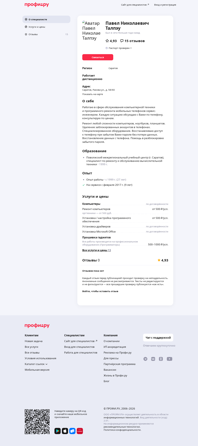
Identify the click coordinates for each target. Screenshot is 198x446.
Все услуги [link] (31, 347)
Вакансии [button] (110, 369)
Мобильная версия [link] (37, 369)
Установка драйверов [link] (96, 226)
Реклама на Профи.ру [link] (117, 352)
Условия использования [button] (40, 358)
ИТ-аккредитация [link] (115, 347)
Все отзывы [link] (32, 352)
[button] (46, 19)
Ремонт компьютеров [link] (96, 209)
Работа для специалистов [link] (80, 352)
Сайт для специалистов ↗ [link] (81, 341)
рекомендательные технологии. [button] (122, 426)
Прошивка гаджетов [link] (96, 237)
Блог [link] (106, 381)
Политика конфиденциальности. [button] (122, 429)
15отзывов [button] (135, 41)
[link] (97, 57)
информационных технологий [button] (121, 417)
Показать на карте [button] (92, 94)
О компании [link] (112, 341)
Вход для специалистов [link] (79, 347)
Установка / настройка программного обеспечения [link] (106, 219)
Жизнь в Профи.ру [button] (115, 375)
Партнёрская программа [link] (120, 364)
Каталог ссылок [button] (35, 364)
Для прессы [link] (111, 358)
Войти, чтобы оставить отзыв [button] (100, 291)
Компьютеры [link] (91, 204)
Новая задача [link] (34, 341)
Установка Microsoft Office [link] (99, 231)
